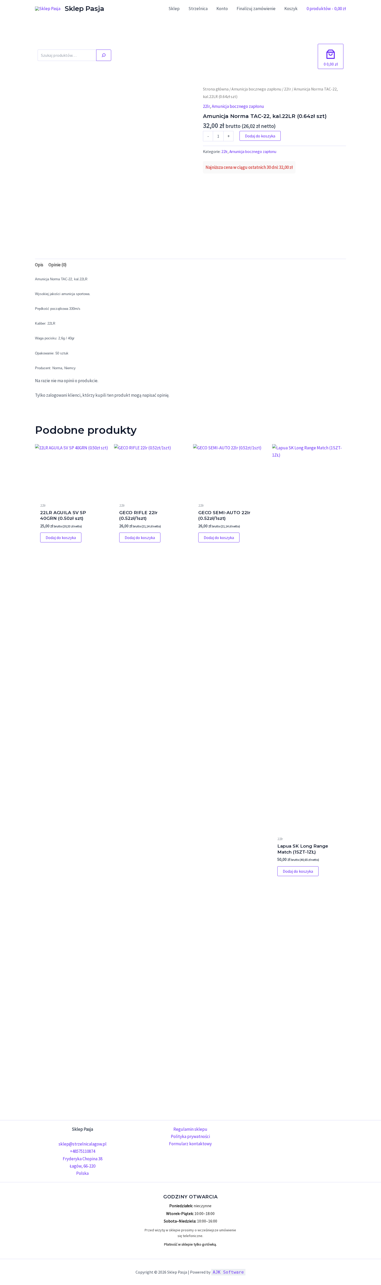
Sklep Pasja (84, 8)
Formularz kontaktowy (190, 1144)
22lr (287, 89)
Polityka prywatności (190, 1136)
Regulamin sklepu (190, 1129)
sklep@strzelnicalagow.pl (83, 1144)
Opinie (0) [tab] (57, 265)
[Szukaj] (103, 55)
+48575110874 (82, 1151)
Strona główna (216, 89)
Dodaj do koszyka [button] (61, 537)
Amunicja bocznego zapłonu (256, 89)
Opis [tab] (39, 265)
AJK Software (228, 1272)
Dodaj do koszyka (260, 135)
